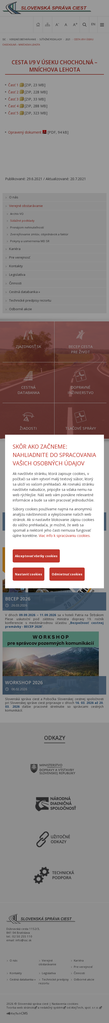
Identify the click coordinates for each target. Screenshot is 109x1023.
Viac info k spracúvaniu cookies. (64, 535)
